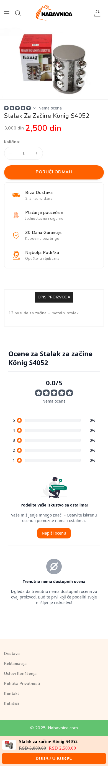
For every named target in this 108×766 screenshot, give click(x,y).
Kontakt (11, 693)
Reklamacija (15, 663)
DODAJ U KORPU (54, 755)
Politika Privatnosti (22, 683)
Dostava (12, 653)
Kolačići (11, 703)
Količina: (12, 142)
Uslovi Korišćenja (20, 673)
